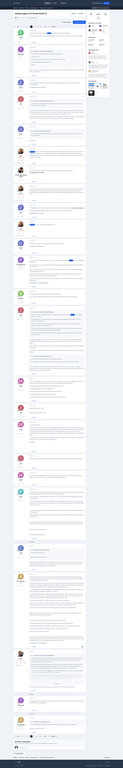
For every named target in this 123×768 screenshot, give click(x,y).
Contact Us (16, 765)
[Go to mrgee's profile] (21, 381)
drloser (21, 87)
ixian (21, 104)
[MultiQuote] (30, 42)
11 (42, 26)
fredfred (21, 37)
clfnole (21, 553)
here (48, 589)
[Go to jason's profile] (21, 654)
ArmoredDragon (21, 581)
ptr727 (20, 496)
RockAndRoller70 (21, 264)
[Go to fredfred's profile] (21, 33)
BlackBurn (20, 298)
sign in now (43, 743)
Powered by (103, 765)
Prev (18, 26)
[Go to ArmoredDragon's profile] (21, 577)
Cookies (21, 765)
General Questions (33, 17)
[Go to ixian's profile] (21, 99)
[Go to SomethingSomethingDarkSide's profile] (21, 170)
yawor (20, 156)
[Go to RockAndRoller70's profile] (21, 260)
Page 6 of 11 (53, 26)
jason (21, 658)
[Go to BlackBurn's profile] (21, 294)
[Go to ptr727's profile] (21, 492)
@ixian (49, 33)
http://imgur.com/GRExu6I (77, 208)
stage (18, 17)
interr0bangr (105, 25)
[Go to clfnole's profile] (21, 548)
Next (45, 26)
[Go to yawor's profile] (21, 151)
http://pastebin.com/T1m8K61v (37, 172)
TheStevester (21, 54)
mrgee (20, 385)
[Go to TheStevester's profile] (21, 49)
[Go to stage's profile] (15, 17)
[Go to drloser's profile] (21, 82)
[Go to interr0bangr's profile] (100, 26)
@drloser (32, 151)
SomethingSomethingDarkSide (21, 175)
